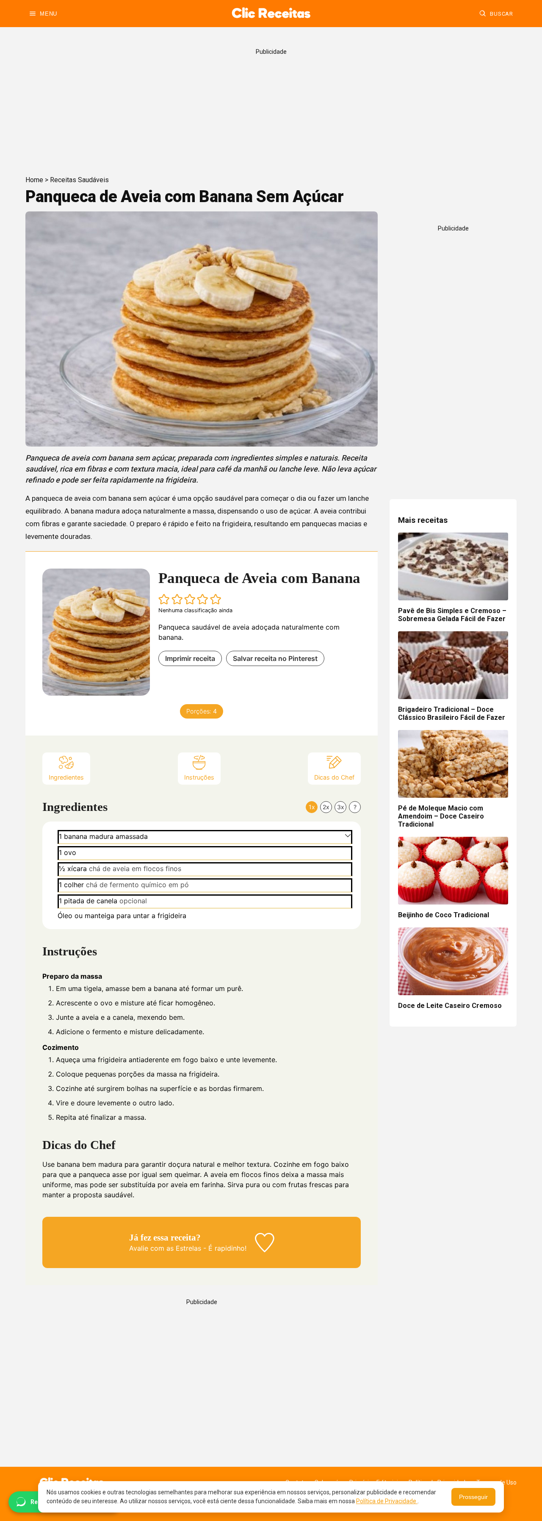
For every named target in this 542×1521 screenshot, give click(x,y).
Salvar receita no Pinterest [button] (275, 658)
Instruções (199, 777)
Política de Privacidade (387, 1501)
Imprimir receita (190, 658)
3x (340, 806)
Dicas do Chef (334, 777)
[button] (164, 599)
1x (312, 806)
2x (326, 806)
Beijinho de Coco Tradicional (443, 915)
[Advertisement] (271, 108)
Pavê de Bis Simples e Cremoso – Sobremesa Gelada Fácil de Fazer (452, 615)
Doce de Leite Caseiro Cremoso (450, 1006)
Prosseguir (473, 1496)
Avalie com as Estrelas (165, 1248)
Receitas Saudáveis (79, 180)
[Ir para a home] (271, 13)
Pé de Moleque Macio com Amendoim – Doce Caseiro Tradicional (441, 816)
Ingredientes (66, 777)
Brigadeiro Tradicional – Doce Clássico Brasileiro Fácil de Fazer (451, 713)
